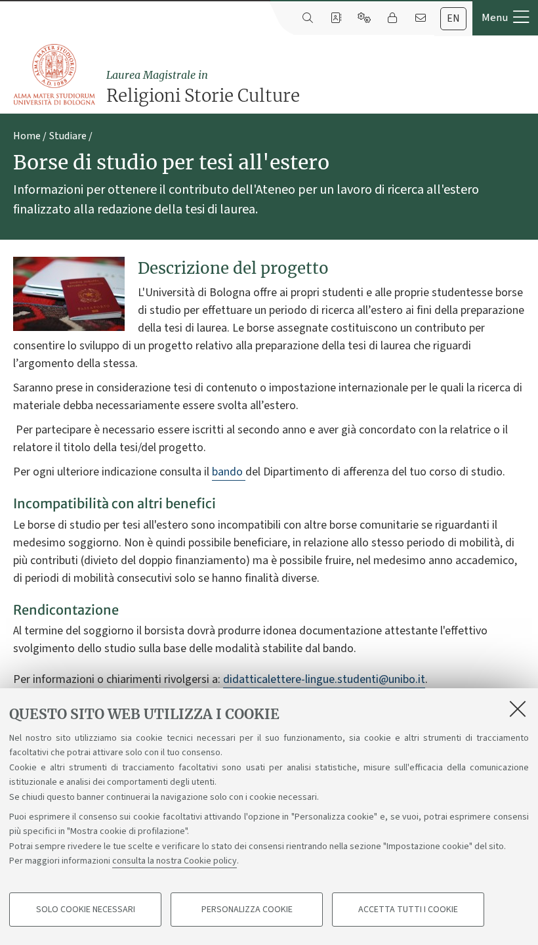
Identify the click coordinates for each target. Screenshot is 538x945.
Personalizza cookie (247, 909)
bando (228, 472)
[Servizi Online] (364, 18)
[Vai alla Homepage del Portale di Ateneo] (55, 74)
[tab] (453, 18)
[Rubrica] (335, 18)
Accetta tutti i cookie (408, 909)
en (453, 18)
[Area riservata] (392, 18)
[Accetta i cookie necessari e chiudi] (517, 708)
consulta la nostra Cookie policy (174, 861)
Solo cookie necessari (85, 909)
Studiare (68, 136)
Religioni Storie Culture (203, 87)
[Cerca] (307, 18)
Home (27, 136)
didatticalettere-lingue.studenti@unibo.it (324, 679)
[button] (505, 17)
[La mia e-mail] (420, 18)
